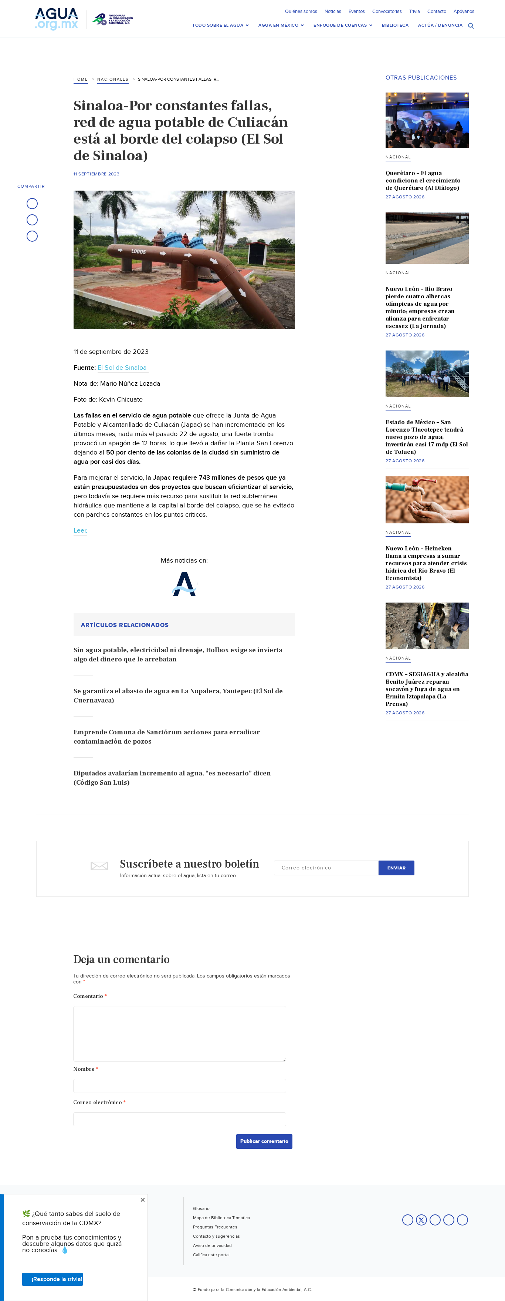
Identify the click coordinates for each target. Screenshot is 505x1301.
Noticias (333, 11)
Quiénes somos (301, 11)
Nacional (398, 157)
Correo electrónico (99, 1102)
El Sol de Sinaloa (123, 368)
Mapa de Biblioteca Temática (221, 1217)
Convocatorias (387, 11)
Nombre (85, 1069)
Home (81, 79)
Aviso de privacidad (212, 1245)
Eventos (357, 11)
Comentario (90, 996)
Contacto (436, 11)
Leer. (80, 530)
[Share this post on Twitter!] (32, 219)
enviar (396, 868)
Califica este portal (211, 1254)
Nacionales (113, 79)
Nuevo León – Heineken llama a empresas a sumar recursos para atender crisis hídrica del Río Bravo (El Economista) (426, 563)
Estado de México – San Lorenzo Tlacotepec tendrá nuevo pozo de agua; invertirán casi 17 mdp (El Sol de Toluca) (427, 437)
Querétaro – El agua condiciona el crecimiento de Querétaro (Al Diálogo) (423, 181)
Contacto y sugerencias (216, 1236)
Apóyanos (464, 11)
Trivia (414, 11)
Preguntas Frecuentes (215, 1227)
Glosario (201, 1208)
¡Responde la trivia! (57, 1279)
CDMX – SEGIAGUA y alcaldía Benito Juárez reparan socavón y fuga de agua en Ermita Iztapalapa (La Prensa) (427, 689)
